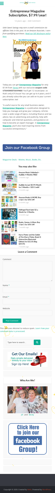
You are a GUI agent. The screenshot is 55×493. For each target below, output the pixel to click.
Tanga (16, 87)
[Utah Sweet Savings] (27, 3)
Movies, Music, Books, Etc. (30, 159)
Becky (31, 414)
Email (6, 297)
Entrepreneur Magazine (30, 84)
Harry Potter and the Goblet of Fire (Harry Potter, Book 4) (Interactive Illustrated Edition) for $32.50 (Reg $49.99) (30, 239)
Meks (29, 489)
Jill (22, 414)
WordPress (46, 489)
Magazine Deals (10, 159)
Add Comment (34, 21)
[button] (48, 43)
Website (6, 308)
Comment (7, 259)
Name (6, 285)
